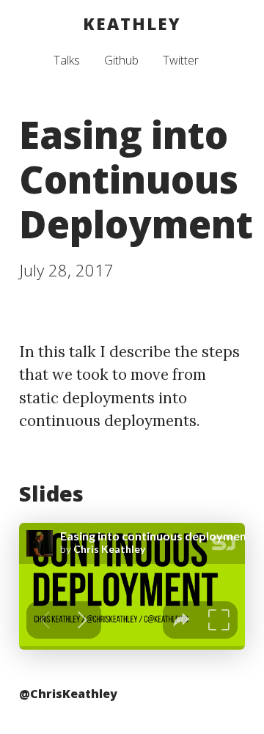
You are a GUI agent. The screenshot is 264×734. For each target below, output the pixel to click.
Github (121, 60)
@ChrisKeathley (68, 694)
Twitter (181, 60)
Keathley (132, 23)
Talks (67, 60)
